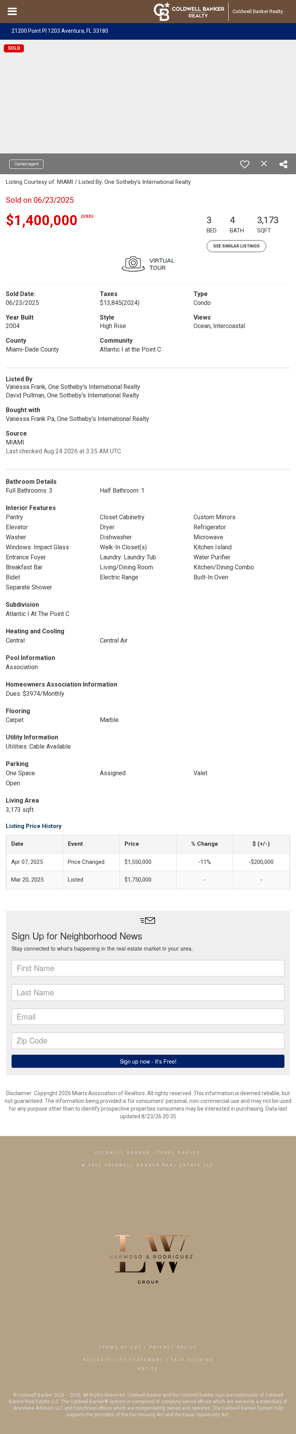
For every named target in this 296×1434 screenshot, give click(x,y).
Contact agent (26, 164)
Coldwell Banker (122, 1153)
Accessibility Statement (123, 1360)
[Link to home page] (189, 11)
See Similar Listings (236, 246)
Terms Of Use (120, 1347)
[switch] (244, 164)
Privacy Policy (173, 1347)
